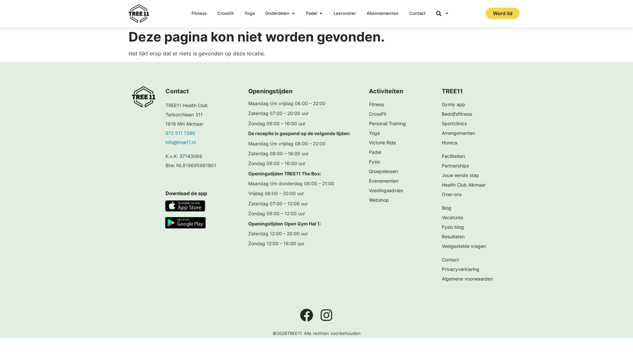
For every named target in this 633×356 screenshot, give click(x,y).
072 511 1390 (180, 133)
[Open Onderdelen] (293, 13)
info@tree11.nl (181, 142)
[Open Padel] (321, 13)
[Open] (447, 13)
